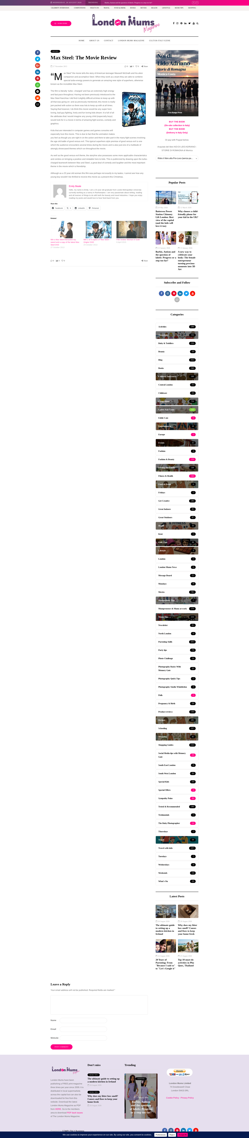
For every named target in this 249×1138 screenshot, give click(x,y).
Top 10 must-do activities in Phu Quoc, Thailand (186, 962)
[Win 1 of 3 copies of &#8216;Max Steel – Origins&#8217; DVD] (99, 229)
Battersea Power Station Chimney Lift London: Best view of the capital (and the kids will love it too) (165, 218)
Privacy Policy (187, 1098)
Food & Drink (120, 8)
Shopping (192, 8)
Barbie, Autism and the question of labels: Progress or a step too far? (166, 256)
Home (82, 41)
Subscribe (62, 23)
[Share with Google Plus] (37, 65)
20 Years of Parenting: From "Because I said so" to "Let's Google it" (165, 964)
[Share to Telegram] (37, 91)
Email (53, 1029)
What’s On (94, 8)
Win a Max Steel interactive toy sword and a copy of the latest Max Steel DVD (65, 242)
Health (154, 8)
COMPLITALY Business (73, 1131)
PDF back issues (75, 1113)
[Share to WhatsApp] (37, 85)
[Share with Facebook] (37, 52)
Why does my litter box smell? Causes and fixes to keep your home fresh (187, 929)
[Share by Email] (37, 104)
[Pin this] (37, 78)
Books (133, 8)
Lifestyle (166, 8)
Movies (143, 8)
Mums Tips (179, 8)
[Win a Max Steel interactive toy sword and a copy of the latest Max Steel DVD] (66, 229)
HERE (58, 1109)
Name (53, 1020)
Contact (108, 41)
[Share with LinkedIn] (37, 72)
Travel (106, 8)
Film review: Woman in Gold (128, 240)
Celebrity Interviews (60, 8)
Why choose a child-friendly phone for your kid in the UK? (188, 214)
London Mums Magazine (131, 41)
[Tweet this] (37, 59)
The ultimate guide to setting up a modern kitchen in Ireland (165, 929)
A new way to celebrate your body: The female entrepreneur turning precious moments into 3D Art (186, 260)
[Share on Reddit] (37, 98)
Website (54, 1038)
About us (94, 41)
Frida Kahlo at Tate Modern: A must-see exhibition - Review (126, 3)
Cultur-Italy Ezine (159, 41)
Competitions (79, 8)
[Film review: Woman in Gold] (131, 229)
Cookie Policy (172, 1098)
